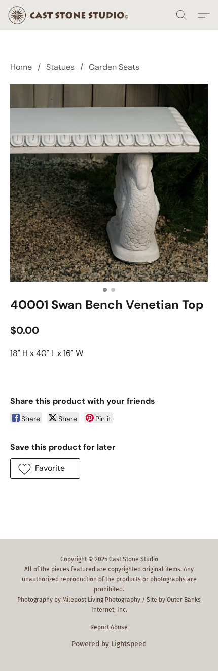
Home (21, 67)
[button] (71, 15)
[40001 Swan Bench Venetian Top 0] (109, 183)
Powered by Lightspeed (109, 644)
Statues (60, 67)
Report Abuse (109, 627)
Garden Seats (114, 67)
